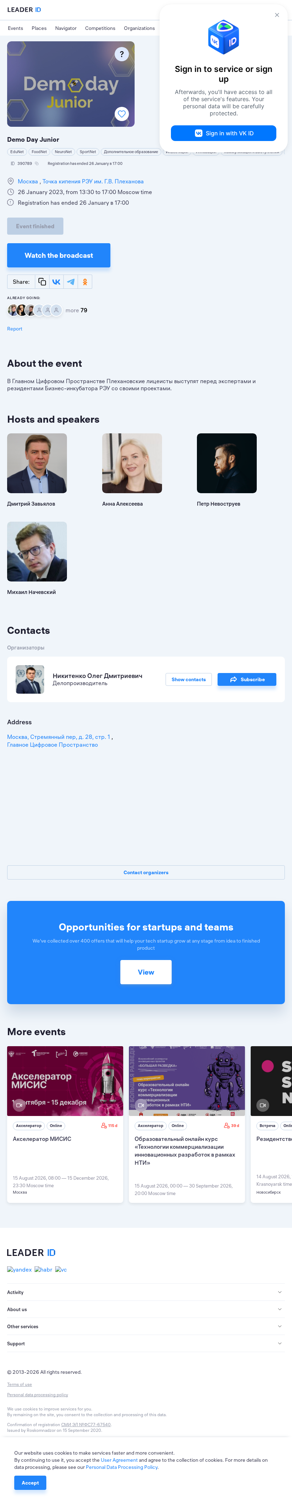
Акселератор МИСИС (42, 1138)
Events (15, 28)
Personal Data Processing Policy (121, 1467)
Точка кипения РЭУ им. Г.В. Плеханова (92, 181)
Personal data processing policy (37, 1394)
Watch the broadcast (59, 255)
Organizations (139, 28)
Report (14, 328)
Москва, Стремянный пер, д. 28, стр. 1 (59, 736)
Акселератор (29, 1125)
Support (16, 1343)
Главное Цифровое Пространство (52, 744)
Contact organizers (146, 872)
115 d (113, 1125)
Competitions (100, 28)
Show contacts (189, 679)
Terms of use (19, 1384)
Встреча (267, 1125)
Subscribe (253, 679)
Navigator (66, 28)
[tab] (146, 1292)
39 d (235, 1125)
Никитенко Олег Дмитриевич (97, 676)
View (146, 971)
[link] (65, 1124)
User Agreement (119, 1460)
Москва (29, 181)
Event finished (35, 226)
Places (39, 28)
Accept (30, 1483)
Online (56, 1125)
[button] (146, 1292)
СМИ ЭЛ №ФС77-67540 (86, 1424)
